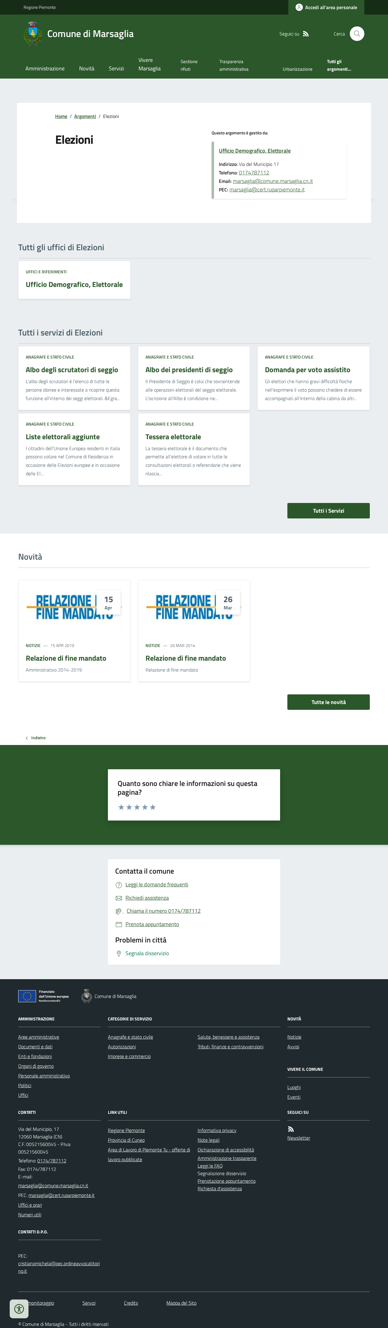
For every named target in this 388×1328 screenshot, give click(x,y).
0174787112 (254, 172)
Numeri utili (29, 1214)
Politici (24, 1085)
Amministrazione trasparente (227, 1158)
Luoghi (294, 1087)
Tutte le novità (329, 702)
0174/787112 (51, 1160)
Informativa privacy (217, 1130)
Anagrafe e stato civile (50, 357)
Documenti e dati (35, 1046)
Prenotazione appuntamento (227, 1181)
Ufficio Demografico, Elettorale (255, 151)
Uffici (23, 1095)
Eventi (293, 1096)
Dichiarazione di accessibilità (226, 1149)
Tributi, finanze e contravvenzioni (230, 1046)
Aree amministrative (38, 1036)
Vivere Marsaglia (150, 64)
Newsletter (298, 1137)
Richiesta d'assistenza (220, 1188)
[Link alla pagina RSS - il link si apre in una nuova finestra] (305, 34)
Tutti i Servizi (328, 511)
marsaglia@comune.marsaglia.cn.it (273, 181)
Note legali (208, 1140)
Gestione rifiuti (189, 65)
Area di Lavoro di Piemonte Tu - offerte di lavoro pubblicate (149, 1154)
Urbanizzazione (298, 69)
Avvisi (293, 1046)
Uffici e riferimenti (46, 271)
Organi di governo (36, 1066)
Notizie (33, 645)
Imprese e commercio (129, 1056)
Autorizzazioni (122, 1046)
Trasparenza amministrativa (234, 65)
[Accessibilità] (19, 1309)
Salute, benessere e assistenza (228, 1036)
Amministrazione (45, 68)
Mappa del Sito (181, 1302)
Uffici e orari (30, 1204)
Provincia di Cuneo (126, 1140)
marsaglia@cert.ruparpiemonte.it (267, 189)
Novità (86, 68)
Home (61, 116)
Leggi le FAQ (210, 1165)
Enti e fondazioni (35, 1056)
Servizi (116, 68)
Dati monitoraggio (36, 1302)
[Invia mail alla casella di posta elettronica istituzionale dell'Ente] (53, 1185)
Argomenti (85, 116)
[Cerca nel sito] (354, 33)
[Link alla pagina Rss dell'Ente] (291, 1129)
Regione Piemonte (40, 7)
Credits (131, 1302)
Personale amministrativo (44, 1075)
